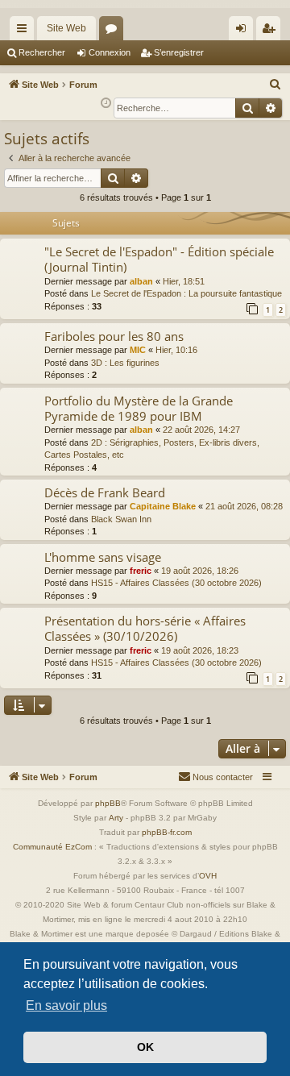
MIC (138, 350)
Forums (114, 31)
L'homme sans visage (102, 557)
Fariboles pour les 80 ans (114, 336)
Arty (116, 817)
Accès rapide (25, 31)
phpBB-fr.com (167, 832)
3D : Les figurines (125, 363)
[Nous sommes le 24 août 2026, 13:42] (106, 103)
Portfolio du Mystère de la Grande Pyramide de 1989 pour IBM (138, 408)
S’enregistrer (179, 52)
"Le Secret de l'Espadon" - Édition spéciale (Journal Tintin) (159, 259)
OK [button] (145, 1047)
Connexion (109, 52)
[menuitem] (275, 84)
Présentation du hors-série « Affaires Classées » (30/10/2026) (145, 628)
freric (140, 570)
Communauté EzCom (52, 846)
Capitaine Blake (163, 506)
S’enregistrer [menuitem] (271, 31)
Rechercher (42, 52)
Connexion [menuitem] (244, 31)
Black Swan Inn (121, 519)
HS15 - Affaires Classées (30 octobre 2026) (176, 583)
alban (141, 281)
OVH (208, 875)
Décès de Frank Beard (104, 492)
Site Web (66, 28)
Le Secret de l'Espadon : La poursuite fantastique (186, 293)
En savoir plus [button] (66, 1005)
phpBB (108, 803)
